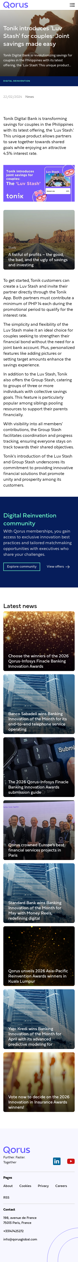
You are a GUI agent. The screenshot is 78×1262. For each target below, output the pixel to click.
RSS (6, 1197)
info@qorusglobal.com (20, 1239)
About (8, 1186)
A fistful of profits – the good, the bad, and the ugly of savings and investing (38, 259)
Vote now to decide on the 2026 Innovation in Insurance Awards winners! (38, 1102)
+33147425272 (13, 1231)
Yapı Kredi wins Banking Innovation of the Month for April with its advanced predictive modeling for (34, 1036)
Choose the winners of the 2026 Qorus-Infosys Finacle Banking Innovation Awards (38, 661)
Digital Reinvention (16, 81)
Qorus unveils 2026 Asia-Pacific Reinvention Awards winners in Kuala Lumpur (38, 976)
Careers (61, 1186)
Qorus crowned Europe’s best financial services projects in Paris (36, 850)
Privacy (43, 1186)
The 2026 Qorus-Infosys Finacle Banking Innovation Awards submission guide (38, 787)
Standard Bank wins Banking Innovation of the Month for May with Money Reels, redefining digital (34, 910)
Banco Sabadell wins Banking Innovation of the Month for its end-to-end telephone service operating (37, 721)
